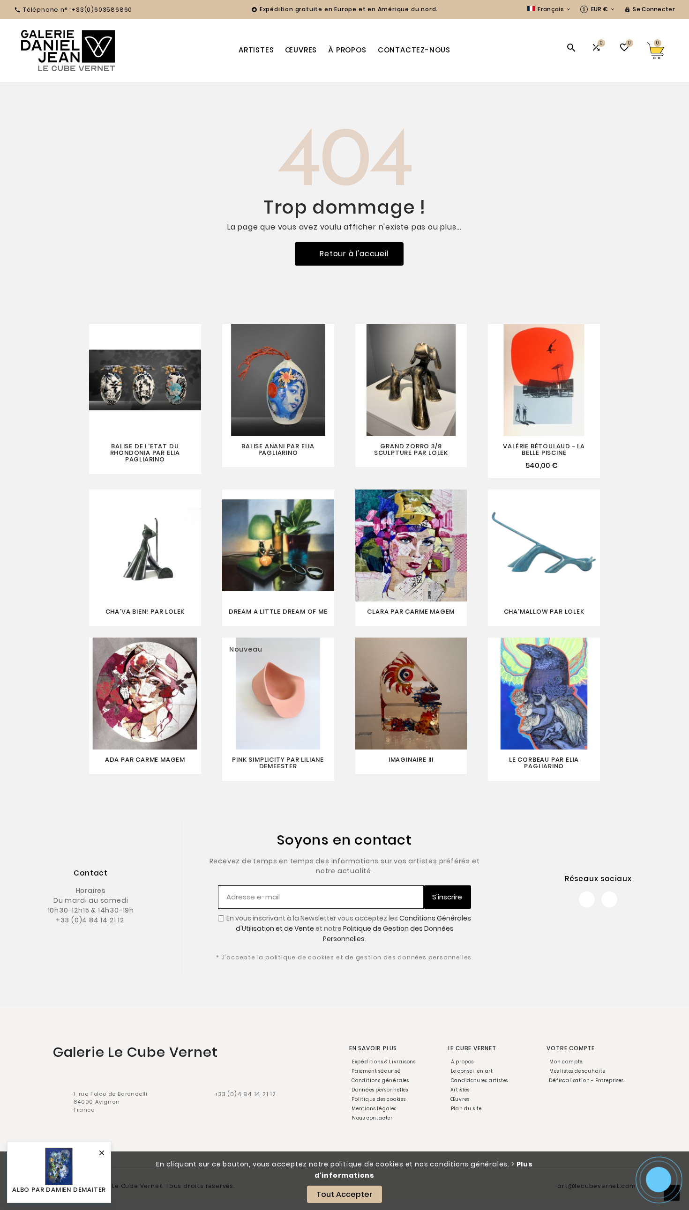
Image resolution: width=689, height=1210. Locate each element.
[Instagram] (609, 899)
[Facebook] (587, 899)
